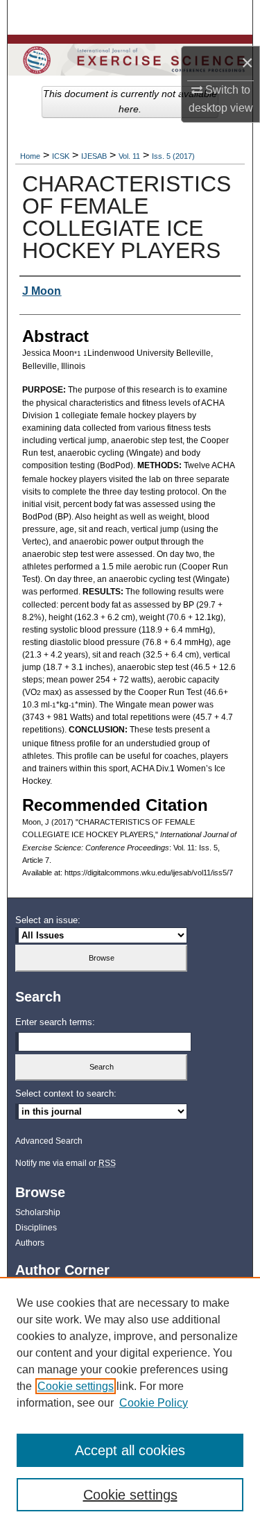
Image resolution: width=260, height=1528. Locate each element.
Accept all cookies (130, 1450)
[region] (130, 1402)
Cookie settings (75, 1386)
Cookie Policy (153, 1403)
